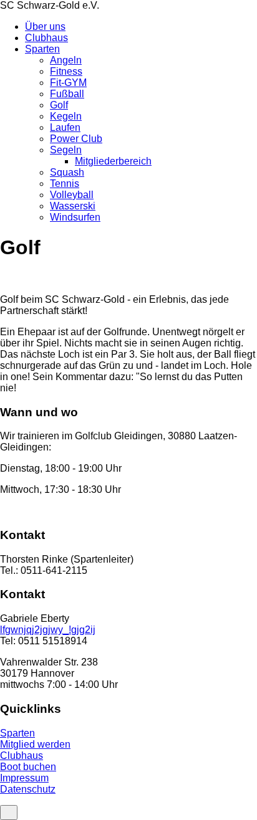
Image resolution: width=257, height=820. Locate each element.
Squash (67, 172)
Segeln (66, 150)
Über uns (45, 26)
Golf (59, 105)
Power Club (76, 138)
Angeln (66, 60)
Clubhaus (46, 37)
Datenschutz (28, 789)
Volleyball (72, 194)
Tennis (64, 183)
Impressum (24, 778)
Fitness (66, 71)
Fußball (67, 93)
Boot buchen (28, 766)
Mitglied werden (35, 744)
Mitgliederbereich (113, 161)
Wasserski (72, 206)
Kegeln (66, 116)
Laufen (65, 127)
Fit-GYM (68, 82)
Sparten (42, 49)
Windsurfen (75, 217)
